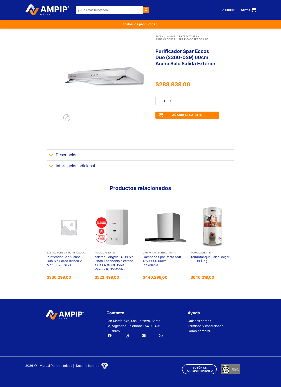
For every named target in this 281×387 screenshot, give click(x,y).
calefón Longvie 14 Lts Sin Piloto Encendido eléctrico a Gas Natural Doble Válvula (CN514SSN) (114, 263)
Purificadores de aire (193, 39)
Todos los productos (139, 24)
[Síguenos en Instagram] (126, 336)
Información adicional (75, 165)
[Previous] (47, 246)
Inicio (159, 36)
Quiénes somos (199, 321)
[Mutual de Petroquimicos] (47, 9)
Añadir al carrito (187, 115)
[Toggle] (51, 155)
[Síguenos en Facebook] (109, 336)
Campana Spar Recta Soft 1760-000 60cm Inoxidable (162, 261)
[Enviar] (146, 10)
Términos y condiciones (205, 326)
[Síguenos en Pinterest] (161, 336)
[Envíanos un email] (143, 336)
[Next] (234, 246)
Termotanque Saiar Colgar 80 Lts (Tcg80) (210, 259)
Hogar (171, 36)
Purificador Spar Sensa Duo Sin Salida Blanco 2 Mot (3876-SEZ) (64, 261)
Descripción (66, 154)
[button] (228, 9)
